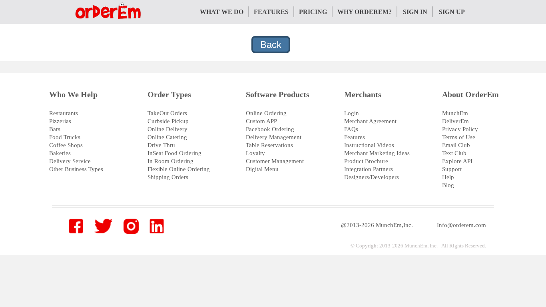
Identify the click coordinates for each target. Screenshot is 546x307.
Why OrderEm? (364, 11)
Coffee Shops (66, 145)
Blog (448, 185)
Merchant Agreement (370, 121)
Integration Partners (368, 169)
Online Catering (167, 137)
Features (271, 11)
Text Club (454, 153)
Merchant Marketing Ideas (377, 153)
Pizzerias (60, 121)
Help (448, 177)
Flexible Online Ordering (178, 169)
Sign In (415, 11)
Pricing (313, 11)
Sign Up (452, 11)
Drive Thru (161, 145)
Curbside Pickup (168, 121)
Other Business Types (76, 169)
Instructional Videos (369, 145)
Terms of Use (458, 137)
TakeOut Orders (167, 113)
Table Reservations (269, 145)
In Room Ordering (170, 161)
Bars (54, 129)
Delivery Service (70, 161)
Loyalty (255, 153)
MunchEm (455, 113)
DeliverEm (455, 121)
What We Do (221, 11)
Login (351, 113)
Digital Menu (262, 169)
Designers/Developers (371, 177)
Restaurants (63, 113)
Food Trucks (64, 137)
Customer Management (275, 161)
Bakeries (60, 153)
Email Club (456, 145)
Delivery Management (273, 137)
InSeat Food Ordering (174, 153)
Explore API (457, 161)
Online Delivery (167, 129)
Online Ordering (266, 113)
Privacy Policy (460, 129)
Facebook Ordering (270, 129)
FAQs (351, 129)
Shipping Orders (167, 177)
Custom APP (261, 121)
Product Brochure (366, 161)
